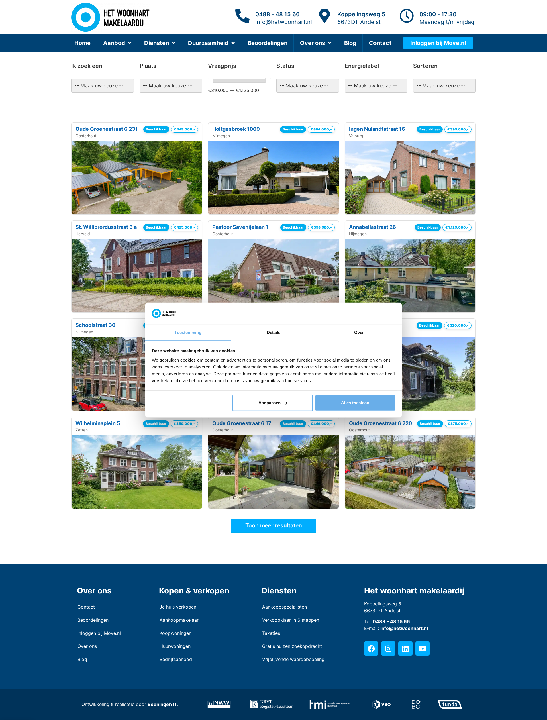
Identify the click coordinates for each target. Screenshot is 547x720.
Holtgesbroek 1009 (236, 129)
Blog (350, 43)
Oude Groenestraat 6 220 (380, 423)
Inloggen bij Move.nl (99, 633)
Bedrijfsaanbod (176, 659)
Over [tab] (359, 332)
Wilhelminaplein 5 (97, 423)
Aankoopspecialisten (284, 607)
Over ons (312, 43)
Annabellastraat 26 (372, 227)
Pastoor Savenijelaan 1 (240, 227)
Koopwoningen (175, 633)
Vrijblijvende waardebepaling (293, 659)
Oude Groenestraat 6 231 (106, 129)
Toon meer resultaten (273, 525)
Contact (380, 43)
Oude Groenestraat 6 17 (241, 423)
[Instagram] (388, 648)
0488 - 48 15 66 (277, 14)
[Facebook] (371, 648)
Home (82, 43)
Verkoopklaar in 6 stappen (290, 620)
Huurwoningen (175, 646)
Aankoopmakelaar (179, 620)
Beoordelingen (267, 43)
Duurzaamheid (208, 43)
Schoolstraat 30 (95, 325)
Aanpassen (269, 402)
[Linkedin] (405, 648)
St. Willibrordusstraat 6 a (106, 227)
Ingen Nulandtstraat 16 (377, 129)
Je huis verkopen (178, 607)
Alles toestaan (355, 402)
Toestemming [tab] (187, 332)
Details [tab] (274, 332)
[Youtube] (422, 648)
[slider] (210, 80)
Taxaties (271, 633)
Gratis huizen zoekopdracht (292, 646)
